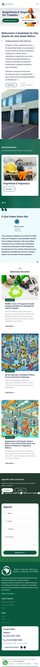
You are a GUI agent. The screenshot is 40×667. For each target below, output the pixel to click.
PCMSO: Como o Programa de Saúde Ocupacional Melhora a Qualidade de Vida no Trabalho (19, 306)
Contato (20, 490)
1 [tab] (2, 202)
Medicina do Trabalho (7, 605)
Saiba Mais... (11, 85)
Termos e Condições (7, 663)
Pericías (3, 608)
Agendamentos (5, 622)
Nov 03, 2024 (9, 371)
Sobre (3, 616)
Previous (2, 22)
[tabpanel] (20, 175)
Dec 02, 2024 (9, 300)
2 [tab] (4, 202)
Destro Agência (19, 661)
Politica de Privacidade (24, 663)
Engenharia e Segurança (8, 602)
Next (38, 22)
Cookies (35, 663)
